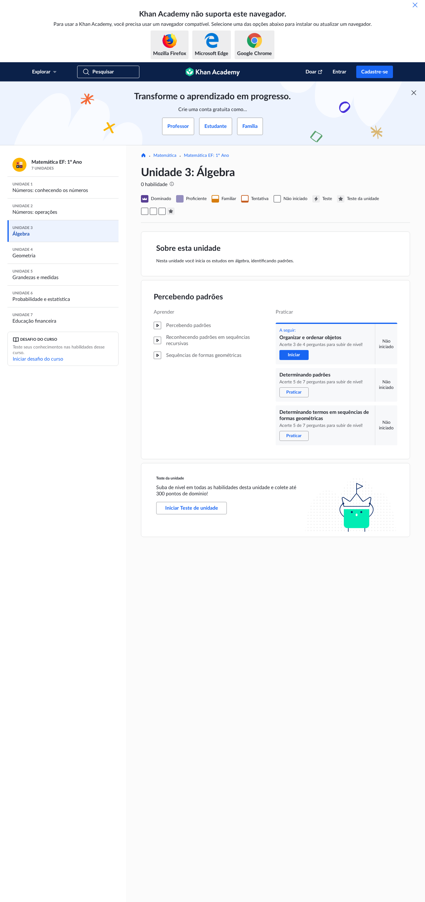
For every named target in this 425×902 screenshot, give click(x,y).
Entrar (339, 71)
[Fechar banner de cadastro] (414, 92)
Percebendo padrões (188, 297)
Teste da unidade (170, 478)
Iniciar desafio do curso (38, 359)
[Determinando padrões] (153, 211)
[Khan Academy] (212, 72)
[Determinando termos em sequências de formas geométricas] (162, 211)
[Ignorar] (415, 5)
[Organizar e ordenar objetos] (144, 211)
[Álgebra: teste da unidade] (171, 211)
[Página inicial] (143, 156)
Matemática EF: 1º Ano (206, 155)
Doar (311, 71)
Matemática (164, 155)
